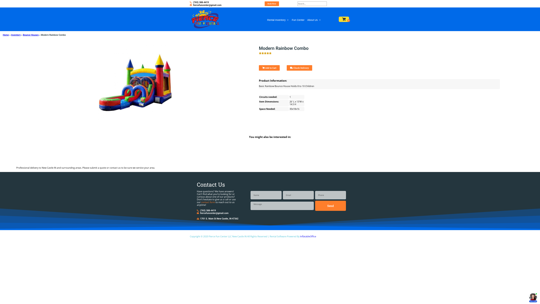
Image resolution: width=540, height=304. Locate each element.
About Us (312, 20)
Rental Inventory (276, 20)
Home (6, 35)
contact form (208, 202)
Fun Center (298, 20)
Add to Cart (270, 67)
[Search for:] (312, 4)
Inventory (16, 35)
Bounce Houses (31, 35)
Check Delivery (301, 67)
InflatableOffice (308, 236)
